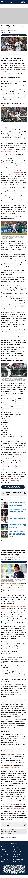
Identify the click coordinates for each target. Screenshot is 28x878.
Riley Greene (6, 478)
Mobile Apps (4, 852)
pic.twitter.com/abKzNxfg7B (9, 83)
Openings (15, 847)
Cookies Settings (17, 862)
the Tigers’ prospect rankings (16, 808)
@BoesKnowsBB (19, 277)
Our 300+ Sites (17, 849)
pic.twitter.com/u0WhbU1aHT (9, 742)
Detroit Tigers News (9, 540)
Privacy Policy (17, 854)
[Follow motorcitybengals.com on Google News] (25, 493)
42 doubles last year (18, 172)
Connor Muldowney (8, 559)
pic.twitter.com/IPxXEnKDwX (9, 659)
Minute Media (8, 865)
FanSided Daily (17, 852)
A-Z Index (3, 862)
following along (5, 163)
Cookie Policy (16, 857)
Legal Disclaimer (5, 859)
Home (2, 540)
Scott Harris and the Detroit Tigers (10, 583)
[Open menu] (2, 2)
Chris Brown (6, 30)
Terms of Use (4, 857)
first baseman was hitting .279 (18, 700)
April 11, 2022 (23, 293)
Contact (3, 849)
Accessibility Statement (19, 859)
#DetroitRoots (22, 81)
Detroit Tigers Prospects (10, 837)
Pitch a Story (4, 854)
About (2, 847)
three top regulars (6, 151)
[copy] (10, 33)
